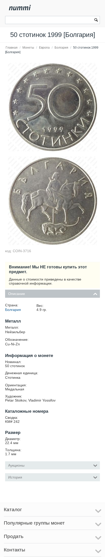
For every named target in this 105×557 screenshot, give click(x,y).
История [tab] (15, 477)
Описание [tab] (16, 294)
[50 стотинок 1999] (52, 107)
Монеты (28, 47)
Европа (44, 47)
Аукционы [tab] (16, 465)
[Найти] (96, 20)
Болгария (61, 47)
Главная (12, 47)
